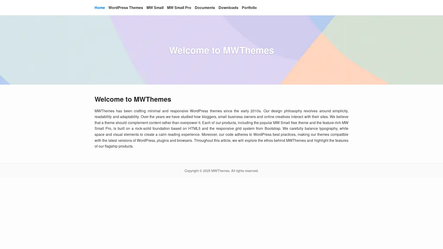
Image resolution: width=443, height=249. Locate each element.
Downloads (228, 7)
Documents (205, 7)
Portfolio (249, 7)
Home (100, 7)
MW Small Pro (179, 7)
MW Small (155, 7)
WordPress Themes (125, 7)
